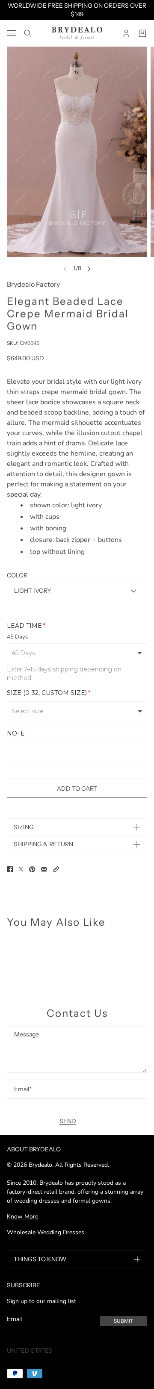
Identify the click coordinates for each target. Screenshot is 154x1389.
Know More (22, 1216)
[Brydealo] (77, 33)
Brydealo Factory (33, 284)
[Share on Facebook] (10, 869)
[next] (89, 269)
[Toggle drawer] (11, 33)
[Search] (28, 33)
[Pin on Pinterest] (32, 869)
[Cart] (142, 33)
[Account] (126, 33)
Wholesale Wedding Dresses (45, 1232)
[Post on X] (21, 869)
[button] (56, 869)
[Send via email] (44, 869)
